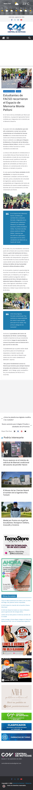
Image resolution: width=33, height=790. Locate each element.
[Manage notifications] (3, 786)
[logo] (16, 753)
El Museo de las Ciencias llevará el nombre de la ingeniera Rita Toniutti (16, 492)
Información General (9, 91)
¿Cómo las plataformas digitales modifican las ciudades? (17, 418)
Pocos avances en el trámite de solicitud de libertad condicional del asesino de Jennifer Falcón (16, 462)
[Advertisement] (16, 53)
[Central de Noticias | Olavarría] (3, 38)
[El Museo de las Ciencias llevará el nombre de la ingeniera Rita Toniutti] (16, 473)
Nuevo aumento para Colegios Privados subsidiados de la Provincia (15, 425)
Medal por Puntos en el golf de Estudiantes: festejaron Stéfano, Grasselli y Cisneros (16, 522)
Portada (18, 91)
